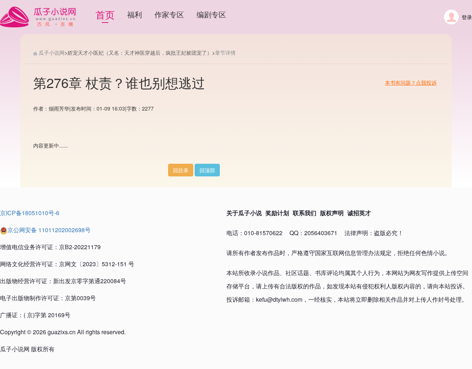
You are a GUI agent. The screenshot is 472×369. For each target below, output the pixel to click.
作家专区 (169, 14)
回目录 (180, 170)
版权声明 (332, 213)
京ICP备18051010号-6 (29, 213)
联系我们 (304, 213)
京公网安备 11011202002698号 (49, 230)
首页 (105, 14)
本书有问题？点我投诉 (411, 82)
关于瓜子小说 (244, 213)
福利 (134, 14)
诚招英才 (359, 213)
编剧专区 (211, 14)
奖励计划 (277, 213)
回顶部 (207, 170)
